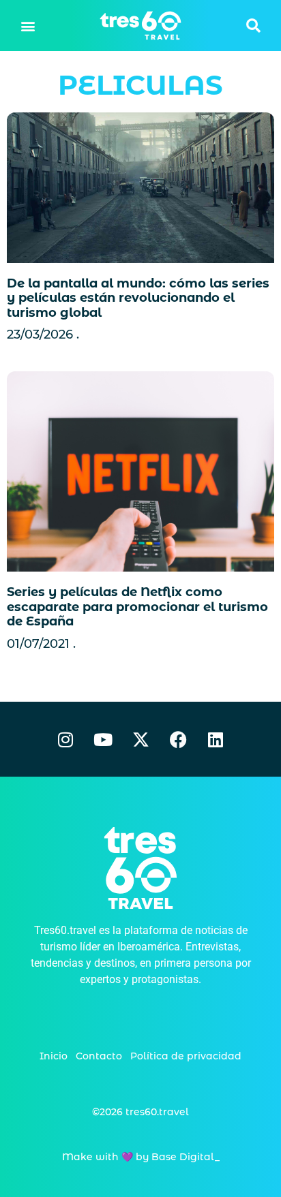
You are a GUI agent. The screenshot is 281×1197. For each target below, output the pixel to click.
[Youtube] (103, 739)
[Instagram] (65, 739)
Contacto (99, 1056)
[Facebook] (178, 739)
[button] (28, 25)
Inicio (54, 1056)
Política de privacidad (185, 1056)
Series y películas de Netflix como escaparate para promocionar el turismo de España (137, 607)
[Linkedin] (215, 739)
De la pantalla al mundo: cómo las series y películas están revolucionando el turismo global (138, 298)
